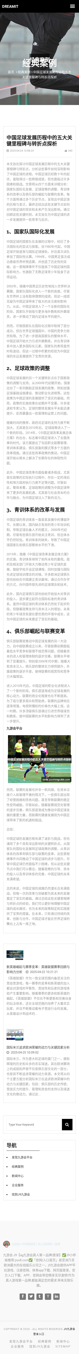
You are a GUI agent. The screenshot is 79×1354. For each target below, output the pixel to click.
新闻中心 (18, 1176)
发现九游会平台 (22, 1157)
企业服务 (18, 1185)
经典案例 (18, 1166)
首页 (11, 72)
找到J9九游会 (21, 1194)
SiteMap (63, 1346)
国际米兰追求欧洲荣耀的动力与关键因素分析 (38, 1047)
